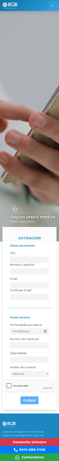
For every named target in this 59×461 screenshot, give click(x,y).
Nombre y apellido (22, 264)
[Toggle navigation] (52, 5)
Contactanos (32, 457)
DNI (12, 253)
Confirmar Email (20, 290)
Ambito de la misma (23, 367)
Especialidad (18, 353)
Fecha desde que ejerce (26, 324)
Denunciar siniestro (29, 442)
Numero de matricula (24, 339)
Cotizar (29, 400)
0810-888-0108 (32, 450)
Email (13, 278)
